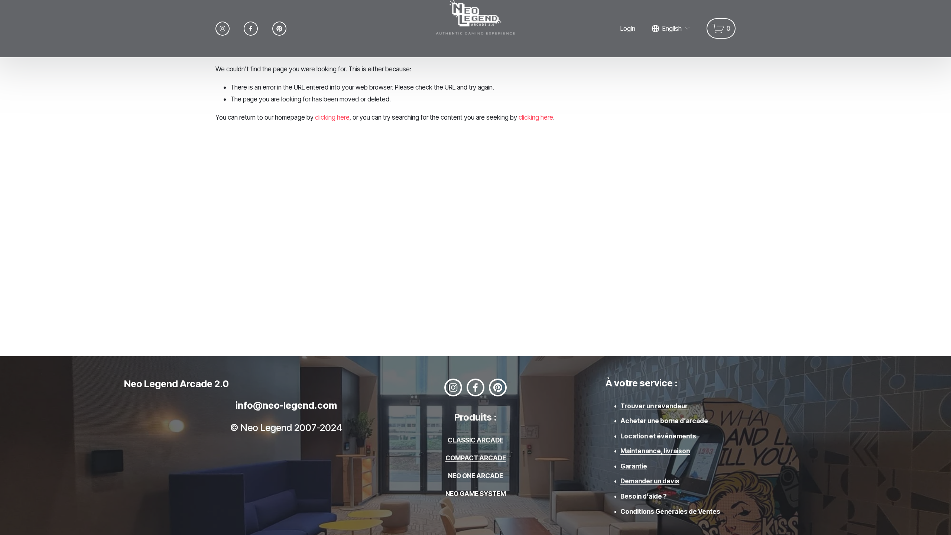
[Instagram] (222, 29)
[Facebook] (251, 29)
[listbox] (671, 28)
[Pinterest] (279, 29)
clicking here (332, 117)
